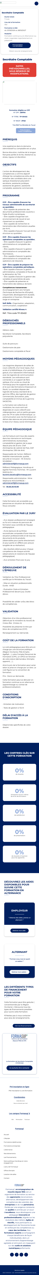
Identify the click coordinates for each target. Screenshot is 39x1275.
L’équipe (7, 1138)
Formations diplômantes (12, 1142)
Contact (6, 1178)
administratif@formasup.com (15, 464)
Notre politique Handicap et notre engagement (16, 1162)
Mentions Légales (19, 1270)
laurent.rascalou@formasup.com (17, 475)
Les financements (10, 1157)
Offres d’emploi (9, 1170)
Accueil (6, 1134)
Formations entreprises (12, 1146)
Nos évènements (10, 1153)
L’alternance (8, 1150)
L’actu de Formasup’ (11, 1167)
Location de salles (10, 1174)
